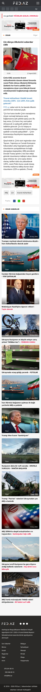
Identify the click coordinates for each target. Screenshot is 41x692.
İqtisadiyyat (24, 647)
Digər (3, 657)
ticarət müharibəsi (24, 193)
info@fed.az (8, 676)
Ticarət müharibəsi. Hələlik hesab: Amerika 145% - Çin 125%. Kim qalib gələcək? (18, 100)
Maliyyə (23, 644)
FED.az (6, 107)
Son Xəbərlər (6, 644)
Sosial (4, 650)
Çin (12, 193)
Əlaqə (22, 657)
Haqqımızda (24, 661)
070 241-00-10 (8, 669)
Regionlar (5, 654)
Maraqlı (23, 650)
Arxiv (3, 661)
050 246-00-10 (9, 672)
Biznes (4, 647)
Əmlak (22, 654)
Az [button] (36, 9)
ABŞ (6, 193)
